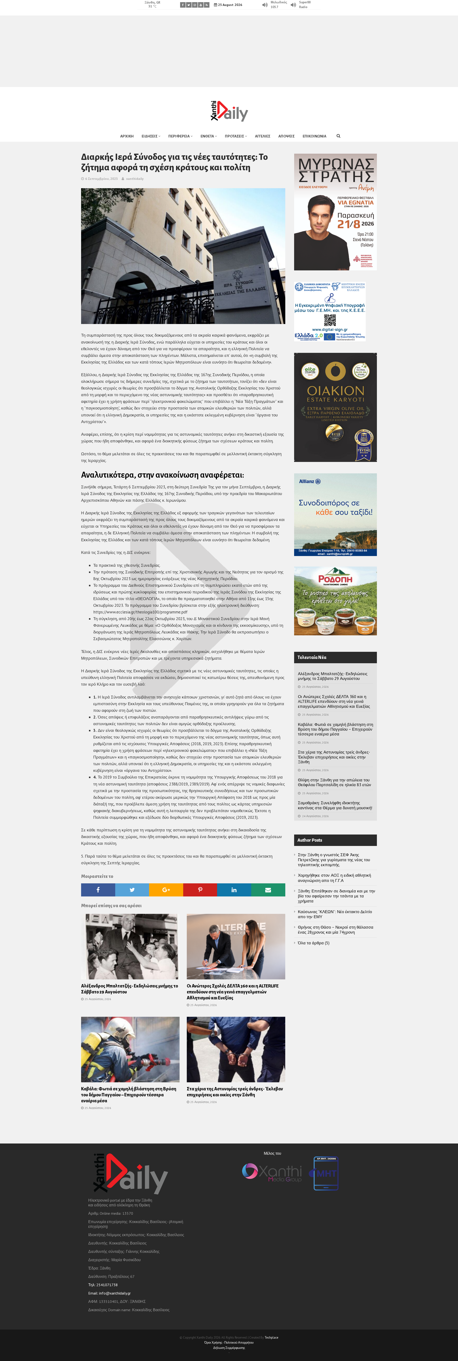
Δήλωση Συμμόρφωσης (229, 1348)
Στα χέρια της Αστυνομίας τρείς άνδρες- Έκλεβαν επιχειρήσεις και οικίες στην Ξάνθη (334, 756)
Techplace (271, 1338)
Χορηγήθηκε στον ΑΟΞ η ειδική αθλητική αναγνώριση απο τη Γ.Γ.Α (334, 878)
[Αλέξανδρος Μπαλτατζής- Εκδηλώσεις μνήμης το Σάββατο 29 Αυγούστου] (130, 948)
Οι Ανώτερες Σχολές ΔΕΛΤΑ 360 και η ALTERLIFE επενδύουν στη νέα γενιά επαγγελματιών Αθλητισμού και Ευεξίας (233, 992)
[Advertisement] (229, 51)
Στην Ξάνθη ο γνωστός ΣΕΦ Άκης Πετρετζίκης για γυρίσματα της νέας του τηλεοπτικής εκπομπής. (334, 860)
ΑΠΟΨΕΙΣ (286, 136)
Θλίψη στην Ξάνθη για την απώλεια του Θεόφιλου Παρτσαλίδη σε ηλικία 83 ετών (334, 782)
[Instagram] (195, 5)
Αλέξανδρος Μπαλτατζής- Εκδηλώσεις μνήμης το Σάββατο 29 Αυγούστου (332, 676)
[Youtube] (200, 5)
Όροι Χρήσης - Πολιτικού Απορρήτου (229, 1343)
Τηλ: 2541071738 (103, 1284)
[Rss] (206, 5)
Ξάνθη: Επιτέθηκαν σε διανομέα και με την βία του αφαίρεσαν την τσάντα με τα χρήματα (336, 896)
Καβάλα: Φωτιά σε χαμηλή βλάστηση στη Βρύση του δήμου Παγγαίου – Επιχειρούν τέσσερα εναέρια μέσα (128, 1095)
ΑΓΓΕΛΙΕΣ (262, 136)
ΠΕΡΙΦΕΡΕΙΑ (179, 136)
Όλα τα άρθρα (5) (313, 943)
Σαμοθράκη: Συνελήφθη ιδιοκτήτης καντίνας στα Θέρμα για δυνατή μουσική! (335, 805)
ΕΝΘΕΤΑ (207, 136)
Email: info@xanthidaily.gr (109, 1293)
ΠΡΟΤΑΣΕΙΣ (234, 136)
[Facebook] (183, 5)
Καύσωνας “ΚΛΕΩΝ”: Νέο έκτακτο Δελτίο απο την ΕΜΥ (335, 914)
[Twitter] (189, 5)
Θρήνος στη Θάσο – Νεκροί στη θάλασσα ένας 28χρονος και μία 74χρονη (335, 930)
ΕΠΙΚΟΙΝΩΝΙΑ (314, 136)
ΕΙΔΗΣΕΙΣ (149, 136)
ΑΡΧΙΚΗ (127, 136)
